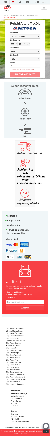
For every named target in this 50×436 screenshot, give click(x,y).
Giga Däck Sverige (12, 338)
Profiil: (12, 62)
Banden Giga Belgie (13, 345)
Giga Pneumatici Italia (14, 350)
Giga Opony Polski (13, 365)
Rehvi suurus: (15, 40)
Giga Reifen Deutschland (15, 328)
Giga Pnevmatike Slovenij (15, 377)
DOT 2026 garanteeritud (20, 421)
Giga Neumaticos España (15, 336)
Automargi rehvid (17, 416)
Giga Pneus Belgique (13, 343)
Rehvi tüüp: (14, 32)
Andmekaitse (16, 401)
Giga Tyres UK (11, 348)
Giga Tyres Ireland (12, 367)
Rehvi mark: (14, 55)
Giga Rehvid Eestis (13, 382)
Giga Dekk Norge (12, 353)
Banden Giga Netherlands (15, 341)
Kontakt (14, 403)
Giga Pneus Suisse (12, 360)
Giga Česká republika (14, 372)
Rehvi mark (15, 414)
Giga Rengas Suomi (13, 370)
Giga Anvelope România (15, 384)
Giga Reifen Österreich (14, 333)
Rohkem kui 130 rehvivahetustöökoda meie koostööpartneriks (31, 176)
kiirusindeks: (14, 47)
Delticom (17, 427)
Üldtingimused (16, 398)
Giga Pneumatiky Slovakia (15, 374)
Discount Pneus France (14, 331)
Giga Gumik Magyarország (16, 379)
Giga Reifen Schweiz (13, 357)
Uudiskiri (14, 406)
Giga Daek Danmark (13, 355)
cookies (13, 431)
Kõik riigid (15, 419)
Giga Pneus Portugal (13, 362)
